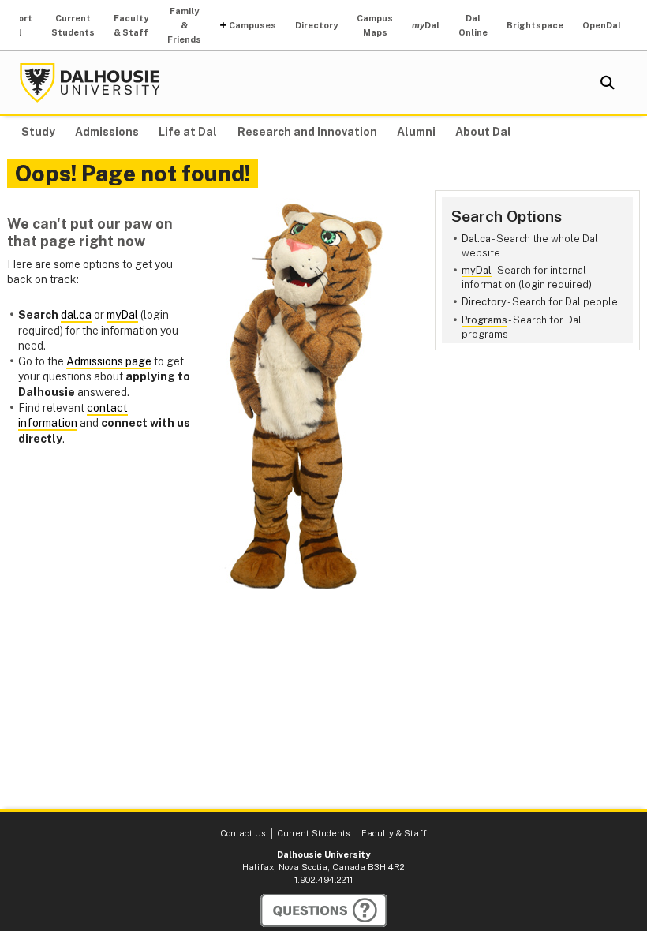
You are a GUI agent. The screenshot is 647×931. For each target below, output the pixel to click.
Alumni (416, 131)
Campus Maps (375, 25)
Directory (316, 25)
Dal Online (473, 25)
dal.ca (76, 314)
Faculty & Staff (131, 25)
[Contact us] (323, 910)
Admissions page (108, 361)
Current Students (73, 25)
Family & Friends (184, 25)
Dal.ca (476, 239)
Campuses (252, 25)
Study (38, 131)
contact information (73, 416)
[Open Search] (607, 83)
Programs (484, 320)
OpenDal (601, 25)
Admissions (107, 131)
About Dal (483, 131)
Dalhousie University (90, 83)
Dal (425, 25)
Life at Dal (188, 131)
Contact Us (242, 833)
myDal (477, 270)
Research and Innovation (307, 131)
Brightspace (535, 25)
